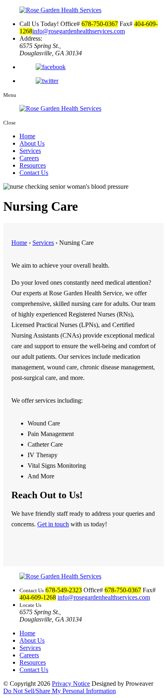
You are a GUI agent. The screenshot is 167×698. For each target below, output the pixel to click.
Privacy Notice (71, 683)
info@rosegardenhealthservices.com (78, 31)
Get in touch (53, 524)
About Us (32, 143)
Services (30, 150)
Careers (29, 158)
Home (27, 136)
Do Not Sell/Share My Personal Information (59, 690)
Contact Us (33, 172)
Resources (32, 165)
